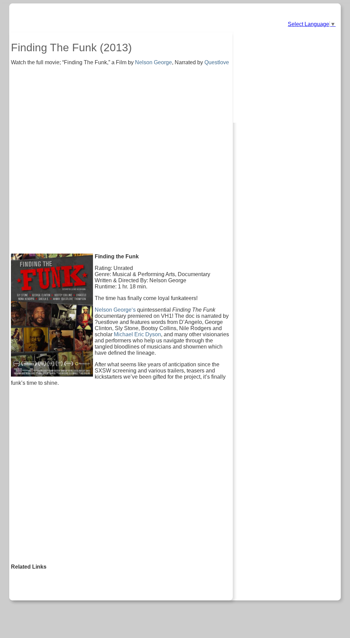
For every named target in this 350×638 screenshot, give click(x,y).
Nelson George (153, 62)
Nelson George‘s (115, 310)
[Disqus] (121, 477)
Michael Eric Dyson (137, 334)
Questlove (216, 62)
